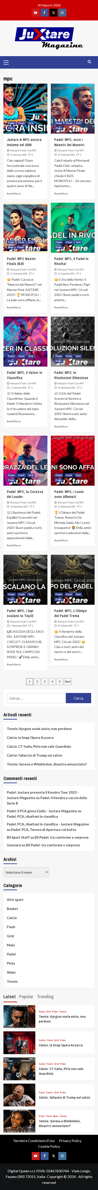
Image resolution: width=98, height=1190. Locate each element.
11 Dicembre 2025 (66, 273)
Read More (14, 193)
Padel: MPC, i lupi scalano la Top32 (20, 613)
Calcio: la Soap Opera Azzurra (30, 737)
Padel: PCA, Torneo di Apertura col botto (43, 830)
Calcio (12, 918)
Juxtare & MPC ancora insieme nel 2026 (24, 142)
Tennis (12, 981)
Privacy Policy (70, 1140)
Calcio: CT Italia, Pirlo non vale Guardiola (39, 746)
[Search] (89, 62)
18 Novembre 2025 (19, 506)
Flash (21, 123)
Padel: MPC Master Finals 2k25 (21, 261)
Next (68, 682)
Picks (11, 128)
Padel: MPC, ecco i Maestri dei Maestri (69, 142)
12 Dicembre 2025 (19, 273)
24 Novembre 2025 (66, 387)
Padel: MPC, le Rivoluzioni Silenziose (71, 375)
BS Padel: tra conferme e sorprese (62, 837)
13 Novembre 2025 (66, 506)
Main (10, 247)
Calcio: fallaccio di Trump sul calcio (34, 755)
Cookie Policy (49, 1146)
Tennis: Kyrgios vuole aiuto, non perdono (39, 729)
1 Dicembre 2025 (18, 387)
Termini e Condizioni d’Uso (34, 1140)
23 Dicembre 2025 (66, 154)
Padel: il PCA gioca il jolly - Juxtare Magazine (42, 811)
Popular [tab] (26, 996)
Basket (12, 909)
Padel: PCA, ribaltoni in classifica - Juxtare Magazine (48, 824)
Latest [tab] (9, 996)
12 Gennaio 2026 (18, 154)
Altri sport (15, 900)
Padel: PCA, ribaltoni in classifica (32, 816)
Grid (30, 123)
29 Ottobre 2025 (65, 625)
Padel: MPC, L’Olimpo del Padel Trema (70, 613)
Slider (11, 972)
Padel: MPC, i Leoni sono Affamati (69, 494)
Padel (11, 123)
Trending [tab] (45, 996)
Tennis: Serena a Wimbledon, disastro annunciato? (47, 764)
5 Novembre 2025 (18, 625)
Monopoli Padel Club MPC (23, 150)
